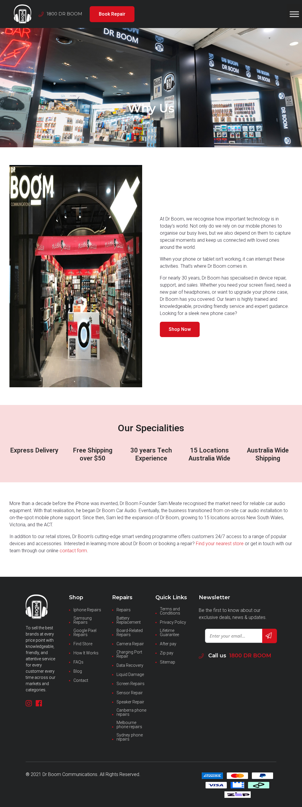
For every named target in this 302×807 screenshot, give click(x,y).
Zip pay (166, 653)
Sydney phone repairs (129, 737)
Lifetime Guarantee (169, 632)
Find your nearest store (220, 543)
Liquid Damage (130, 674)
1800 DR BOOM (250, 655)
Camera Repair (130, 644)
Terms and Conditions (170, 611)
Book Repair (112, 14)
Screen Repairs (130, 684)
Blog (77, 671)
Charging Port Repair (129, 654)
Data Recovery (129, 665)
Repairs (123, 610)
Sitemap (167, 662)
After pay (168, 644)
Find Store (82, 644)
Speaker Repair (130, 702)
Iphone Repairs (87, 610)
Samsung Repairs (82, 620)
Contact (80, 680)
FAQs (78, 662)
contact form (73, 550)
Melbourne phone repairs (129, 725)
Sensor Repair (129, 693)
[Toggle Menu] (294, 14)
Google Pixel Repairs (84, 632)
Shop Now (180, 329)
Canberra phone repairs (131, 712)
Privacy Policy (173, 622)
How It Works (86, 653)
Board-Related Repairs (129, 632)
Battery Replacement (128, 620)
